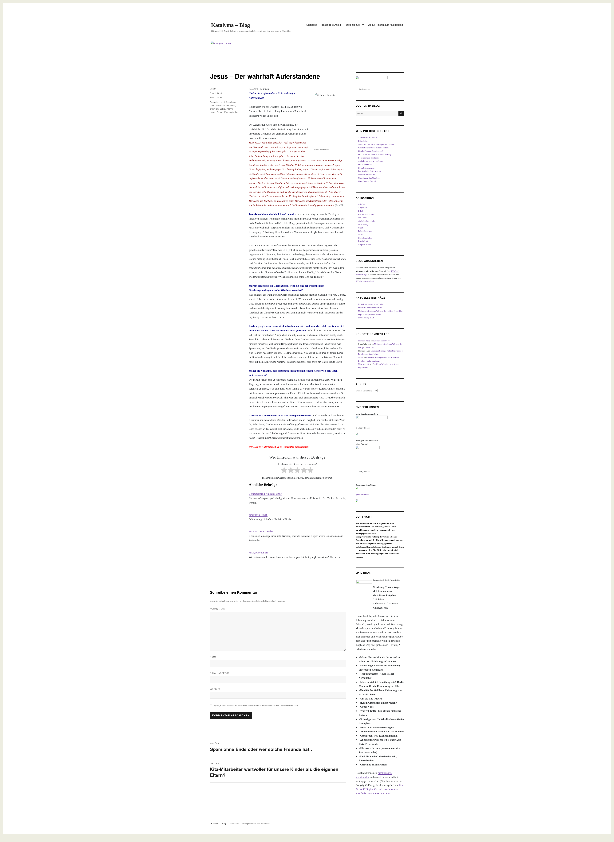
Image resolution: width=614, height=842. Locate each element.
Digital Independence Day (369, 314)
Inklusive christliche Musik (370, 307)
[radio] (284, 470)
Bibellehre (220, 105)
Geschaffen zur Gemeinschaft (370, 151)
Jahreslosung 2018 (258, 514)
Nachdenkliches (365, 237)
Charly (213, 88)
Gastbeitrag (363, 224)
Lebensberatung (365, 231)
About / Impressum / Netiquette (385, 25)
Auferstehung (216, 102)
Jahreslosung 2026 (366, 317)
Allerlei (361, 204)
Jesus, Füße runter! (258, 552)
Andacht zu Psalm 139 (368, 137)
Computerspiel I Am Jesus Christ (265, 493)
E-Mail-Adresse (221, 673)
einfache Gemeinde (366, 221)
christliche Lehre (217, 108)
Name (214, 657)
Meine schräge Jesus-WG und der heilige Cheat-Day (380, 310)
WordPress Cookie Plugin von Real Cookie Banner (26, 839)
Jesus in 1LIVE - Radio (261, 531)
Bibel (212, 97)
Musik (361, 234)
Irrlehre (229, 108)
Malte (360, 357)
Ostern (220, 112)
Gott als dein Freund (367, 181)
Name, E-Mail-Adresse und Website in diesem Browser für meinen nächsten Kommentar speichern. (256, 705)
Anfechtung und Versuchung (370, 161)
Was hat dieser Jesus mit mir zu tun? (373, 147)
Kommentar (218, 608)
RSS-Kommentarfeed (365, 281)
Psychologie (363, 241)
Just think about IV (381, 340)
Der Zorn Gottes (365, 164)
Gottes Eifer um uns (366, 174)
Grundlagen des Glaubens (369, 177)
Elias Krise (362, 140)
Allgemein (362, 207)
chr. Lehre (230, 105)
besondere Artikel (332, 25)
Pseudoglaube (230, 112)
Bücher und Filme (366, 214)
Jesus (213, 112)
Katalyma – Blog (230, 25)
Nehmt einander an (366, 167)
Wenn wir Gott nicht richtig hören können (376, 144)
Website (215, 689)
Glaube (219, 97)
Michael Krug (364, 340)
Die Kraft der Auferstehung (369, 171)
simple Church (364, 244)
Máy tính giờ (364, 364)
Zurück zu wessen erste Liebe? (371, 304)
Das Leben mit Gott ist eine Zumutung (374, 154)
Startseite (311, 25)
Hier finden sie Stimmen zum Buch (373, 793)
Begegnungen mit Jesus (368, 157)
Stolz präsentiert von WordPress (256, 823)
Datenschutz (353, 25)
